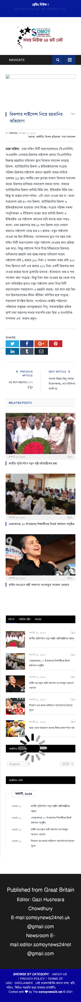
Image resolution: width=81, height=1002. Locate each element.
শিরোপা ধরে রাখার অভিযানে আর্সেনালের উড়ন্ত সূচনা (50, 707)
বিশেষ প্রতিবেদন (52, 137)
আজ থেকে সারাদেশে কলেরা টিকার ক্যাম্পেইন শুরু (51, 728)
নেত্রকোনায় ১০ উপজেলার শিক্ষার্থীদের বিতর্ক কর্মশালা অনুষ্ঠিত (41, 9)
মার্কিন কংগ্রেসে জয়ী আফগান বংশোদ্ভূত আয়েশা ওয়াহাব (39, 585)
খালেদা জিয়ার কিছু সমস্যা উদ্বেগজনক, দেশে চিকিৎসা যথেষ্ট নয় (62, 383)
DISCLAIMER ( (25, 983)
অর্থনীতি (40, 137)
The (47, 992)
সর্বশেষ (11, 619)
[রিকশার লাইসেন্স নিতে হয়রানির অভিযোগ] (40, 91)
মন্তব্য (38, 619)
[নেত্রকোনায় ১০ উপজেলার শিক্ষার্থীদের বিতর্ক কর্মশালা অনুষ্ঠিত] (40, 496)
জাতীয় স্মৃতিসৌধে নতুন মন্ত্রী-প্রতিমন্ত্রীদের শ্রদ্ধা (33, 463)
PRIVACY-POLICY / (34, 979)
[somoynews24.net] (40, 37)
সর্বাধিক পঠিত (25, 619)
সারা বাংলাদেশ (68, 137)
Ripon (13, 133)
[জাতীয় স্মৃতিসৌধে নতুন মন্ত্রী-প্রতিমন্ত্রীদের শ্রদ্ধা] (40, 436)
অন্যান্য (31, 137)
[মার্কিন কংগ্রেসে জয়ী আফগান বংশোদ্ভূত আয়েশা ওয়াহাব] (40, 557)
